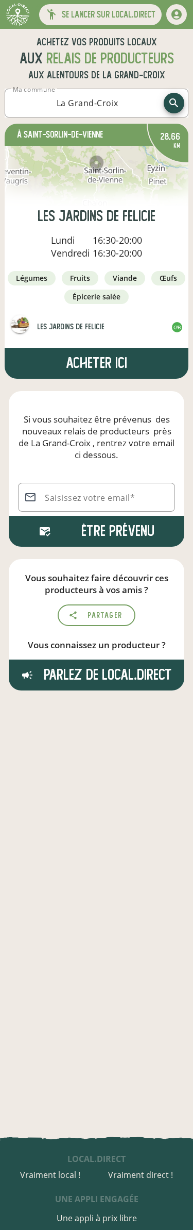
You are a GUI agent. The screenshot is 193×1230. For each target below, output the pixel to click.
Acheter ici (96, 363)
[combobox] (87, 103)
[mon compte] (176, 14)
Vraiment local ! (50, 1175)
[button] (100, 14)
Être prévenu (117, 531)
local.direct (96, 1159)
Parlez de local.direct (106, 675)
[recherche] (174, 103)
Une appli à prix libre (97, 1218)
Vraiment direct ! (140, 1175)
